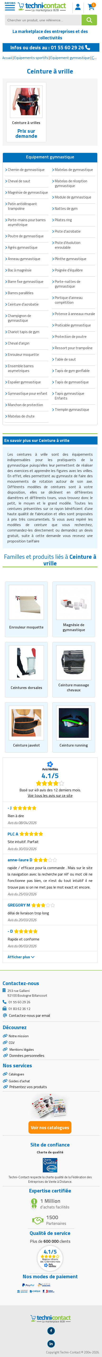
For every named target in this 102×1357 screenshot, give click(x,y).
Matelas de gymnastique (74, 169)
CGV (11, 1042)
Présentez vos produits (28, 1086)
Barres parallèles (20, 293)
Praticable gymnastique (73, 325)
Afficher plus (19, 957)
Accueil (7, 57)
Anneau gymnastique (24, 258)
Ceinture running (74, 745)
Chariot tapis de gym (23, 332)
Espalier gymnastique (24, 382)
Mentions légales (21, 1049)
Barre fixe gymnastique (25, 281)
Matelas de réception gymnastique (71, 183)
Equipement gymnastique (70, 57)
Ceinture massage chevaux (73, 687)
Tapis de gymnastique (72, 382)
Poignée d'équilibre (69, 270)
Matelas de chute (21, 416)
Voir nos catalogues (50, 1127)
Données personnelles (26, 1055)
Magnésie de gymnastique (74, 627)
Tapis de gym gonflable (72, 370)
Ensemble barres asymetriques (21, 368)
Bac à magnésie (20, 270)
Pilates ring (63, 220)
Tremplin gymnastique (72, 409)
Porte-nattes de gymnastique (67, 284)
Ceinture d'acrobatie (23, 304)
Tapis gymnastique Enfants (69, 396)
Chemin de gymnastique (26, 169)
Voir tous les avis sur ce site (50, 795)
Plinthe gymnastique (70, 258)
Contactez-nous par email (29, 1015)
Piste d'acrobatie (68, 231)
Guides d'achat (19, 1080)
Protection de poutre (71, 336)
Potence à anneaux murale (75, 313)
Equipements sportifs (31, 57)
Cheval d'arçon (18, 343)
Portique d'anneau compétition (69, 300)
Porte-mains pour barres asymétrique (27, 222)
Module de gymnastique (73, 197)
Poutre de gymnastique (26, 236)
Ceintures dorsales (26, 687)
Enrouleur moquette (26, 627)
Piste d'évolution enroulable (67, 245)
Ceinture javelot (26, 745)
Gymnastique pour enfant (27, 393)
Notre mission (19, 1035)
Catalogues (16, 1074)
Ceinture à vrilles (26, 122)
